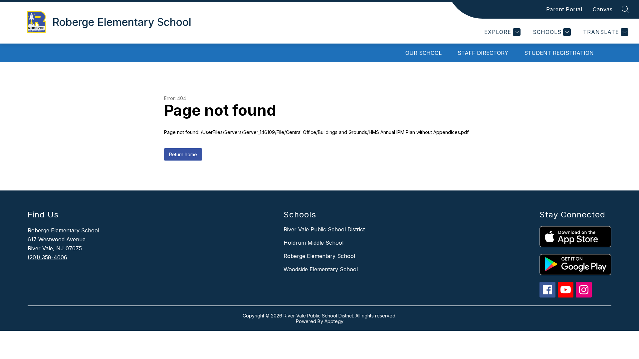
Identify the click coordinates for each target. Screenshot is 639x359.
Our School (423, 53)
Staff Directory (483, 53)
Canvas (602, 9)
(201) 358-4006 (47, 257)
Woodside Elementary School (321, 269)
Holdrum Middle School (313, 242)
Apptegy (333, 321)
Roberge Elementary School (319, 256)
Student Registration (559, 53)
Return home (183, 154)
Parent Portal (564, 9)
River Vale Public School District (324, 229)
